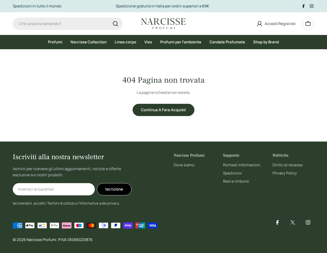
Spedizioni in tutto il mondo (37, 6)
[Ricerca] (115, 24)
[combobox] (68, 24)
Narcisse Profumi (41, 239)
